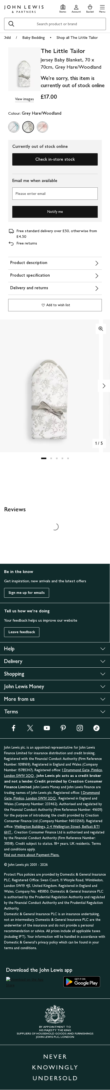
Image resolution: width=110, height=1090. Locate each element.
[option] (13, 127)
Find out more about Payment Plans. (31, 855)
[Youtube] (47, 729)
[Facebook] (13, 729)
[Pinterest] (63, 729)
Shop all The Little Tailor (77, 37)
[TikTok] (96, 729)
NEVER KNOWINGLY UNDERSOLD (55, 1067)
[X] (30, 729)
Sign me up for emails (26, 593)
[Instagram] (80, 729)
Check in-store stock (55, 159)
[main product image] (24, 69)
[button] (102, 8)
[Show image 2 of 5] (104, 386)
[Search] (11, 24)
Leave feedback (21, 632)
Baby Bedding (33, 37)
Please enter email (30, 193)
